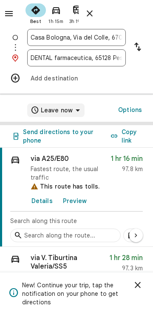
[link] (76, 197)
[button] (76, 265)
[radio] (36, 13)
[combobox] (76, 37)
